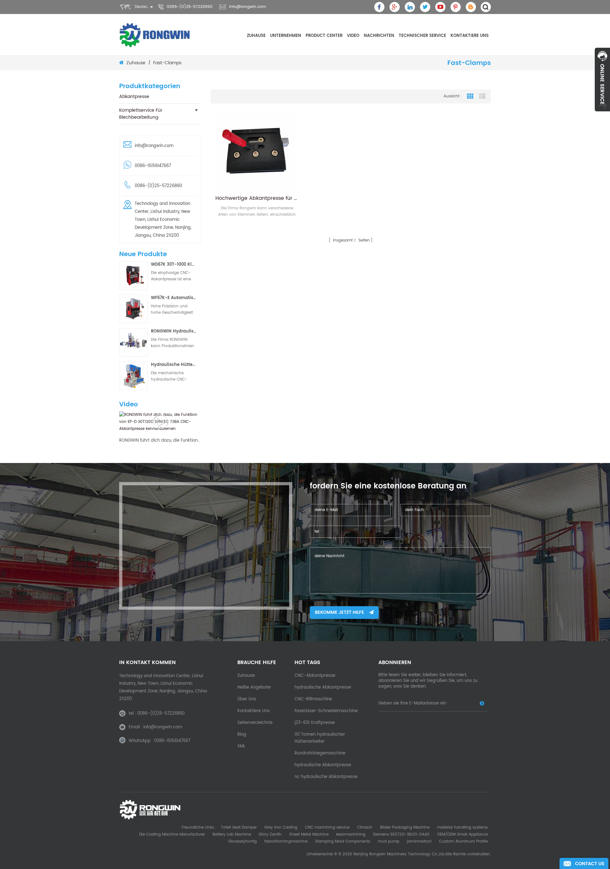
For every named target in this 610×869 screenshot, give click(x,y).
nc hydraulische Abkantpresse (326, 777)
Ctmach (364, 827)
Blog (241, 734)
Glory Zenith (270, 834)
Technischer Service (422, 35)
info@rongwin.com (247, 7)
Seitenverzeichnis (255, 722)
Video (353, 35)
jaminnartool (419, 841)
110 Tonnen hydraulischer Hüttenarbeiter (320, 738)
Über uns (246, 699)
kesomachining (350, 834)
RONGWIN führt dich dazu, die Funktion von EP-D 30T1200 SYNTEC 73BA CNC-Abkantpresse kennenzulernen (160, 441)
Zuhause (256, 35)
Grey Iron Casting (280, 827)
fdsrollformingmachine (286, 841)
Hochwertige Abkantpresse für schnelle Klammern (256, 198)
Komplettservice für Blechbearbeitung (140, 114)
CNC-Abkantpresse (315, 675)
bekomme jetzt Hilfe (339, 612)
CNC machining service (327, 827)
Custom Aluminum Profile (463, 841)
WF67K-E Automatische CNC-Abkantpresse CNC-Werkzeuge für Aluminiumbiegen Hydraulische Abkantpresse (174, 298)
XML (241, 746)
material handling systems (462, 827)
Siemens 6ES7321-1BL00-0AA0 (401, 834)
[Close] (602, 114)
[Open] (602, 79)
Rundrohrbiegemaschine (320, 753)
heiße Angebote (254, 687)
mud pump (388, 841)
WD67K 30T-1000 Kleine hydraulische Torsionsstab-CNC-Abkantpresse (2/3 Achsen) (174, 264)
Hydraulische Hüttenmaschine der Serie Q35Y (174, 364)
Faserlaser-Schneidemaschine (326, 711)
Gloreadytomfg (242, 841)
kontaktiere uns (470, 35)
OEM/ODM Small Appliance (462, 834)
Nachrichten (379, 35)
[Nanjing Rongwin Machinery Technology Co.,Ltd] (155, 35)
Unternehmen (285, 35)
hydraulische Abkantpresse (323, 687)
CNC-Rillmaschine (313, 699)
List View (482, 96)
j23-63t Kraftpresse (315, 722)
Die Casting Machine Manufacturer (172, 834)
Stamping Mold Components (342, 841)
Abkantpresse (134, 96)
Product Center (324, 35)
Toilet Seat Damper (239, 827)
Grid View (470, 96)
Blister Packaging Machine (405, 827)
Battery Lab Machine (232, 834)
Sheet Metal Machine (309, 834)
